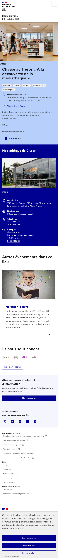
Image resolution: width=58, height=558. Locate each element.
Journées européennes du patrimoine (17, 453)
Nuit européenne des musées (14, 440)
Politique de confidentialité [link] (11, 556)
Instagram (27, 421)
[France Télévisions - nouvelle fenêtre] (6, 357)
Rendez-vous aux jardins (12, 445)
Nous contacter (9, 489)
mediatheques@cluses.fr (13, 131)
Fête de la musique (10, 449)
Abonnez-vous (29, 398)
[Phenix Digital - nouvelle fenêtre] (15, 357)
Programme (7, 465)
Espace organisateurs (11, 478)
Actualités (7, 469)
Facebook (20, 421)
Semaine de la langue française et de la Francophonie (23, 436)
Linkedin (12, 421)
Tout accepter (29, 538)
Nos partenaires (12, 366)
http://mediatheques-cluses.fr (20, 214)
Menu (54, 4)
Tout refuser (29, 545)
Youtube (35, 421)
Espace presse (8, 473)
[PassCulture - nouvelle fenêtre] (25, 357)
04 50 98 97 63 (13, 221)
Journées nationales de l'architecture (17, 458)
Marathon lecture (17, 307)
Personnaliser (29, 553)
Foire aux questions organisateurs (16, 493)
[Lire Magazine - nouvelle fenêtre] (34, 357)
